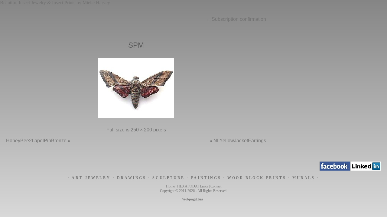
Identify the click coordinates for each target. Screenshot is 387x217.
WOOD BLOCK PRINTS (256, 178)
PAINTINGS (206, 178)
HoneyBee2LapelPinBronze (36, 140)
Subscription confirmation (236, 19)
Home (170, 186)
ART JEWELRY (91, 178)
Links (204, 186)
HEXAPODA (187, 186)
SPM (136, 45)
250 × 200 (141, 129)
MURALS (303, 178)
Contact (215, 186)
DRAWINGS (131, 178)
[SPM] (136, 118)
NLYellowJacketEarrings (239, 140)
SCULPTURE (168, 178)
